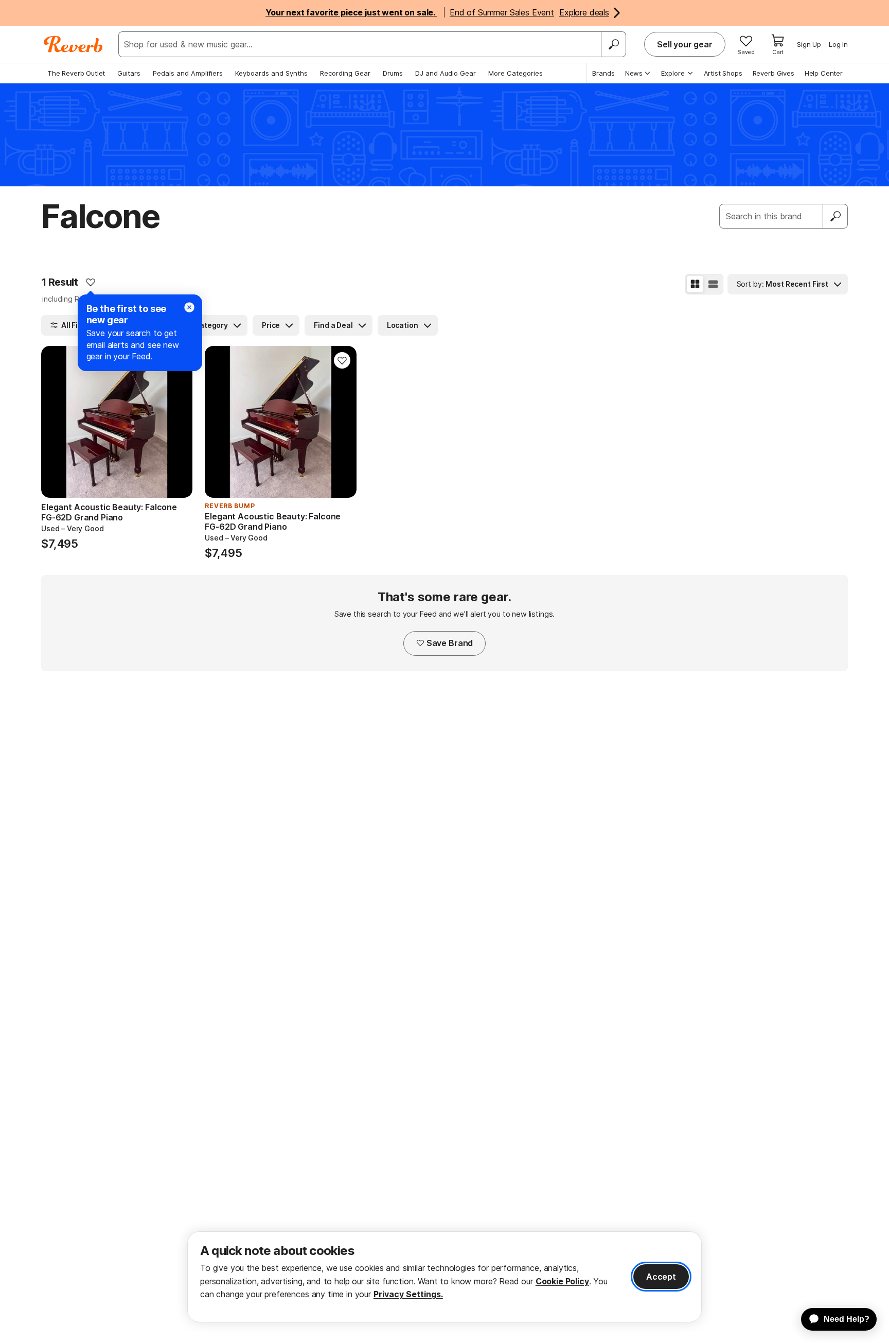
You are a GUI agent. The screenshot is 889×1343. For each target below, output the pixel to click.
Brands (603, 73)
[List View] (713, 284)
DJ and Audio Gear (445, 73)
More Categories (515, 73)
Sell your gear (685, 44)
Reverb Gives (773, 73)
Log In (838, 44)
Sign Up (809, 44)
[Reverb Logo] (73, 44)
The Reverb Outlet (76, 73)
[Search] (613, 44)
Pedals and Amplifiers (188, 73)
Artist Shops (723, 73)
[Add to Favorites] (90, 282)
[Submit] (835, 216)
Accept (661, 1276)
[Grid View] (695, 284)
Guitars (128, 73)
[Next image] (178, 421)
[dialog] (444, 1276)
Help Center (824, 73)
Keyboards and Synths (271, 73)
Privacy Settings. (408, 1294)
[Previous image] (55, 421)
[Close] (189, 307)
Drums (393, 73)
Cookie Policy (562, 1281)
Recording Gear (345, 73)
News (634, 73)
